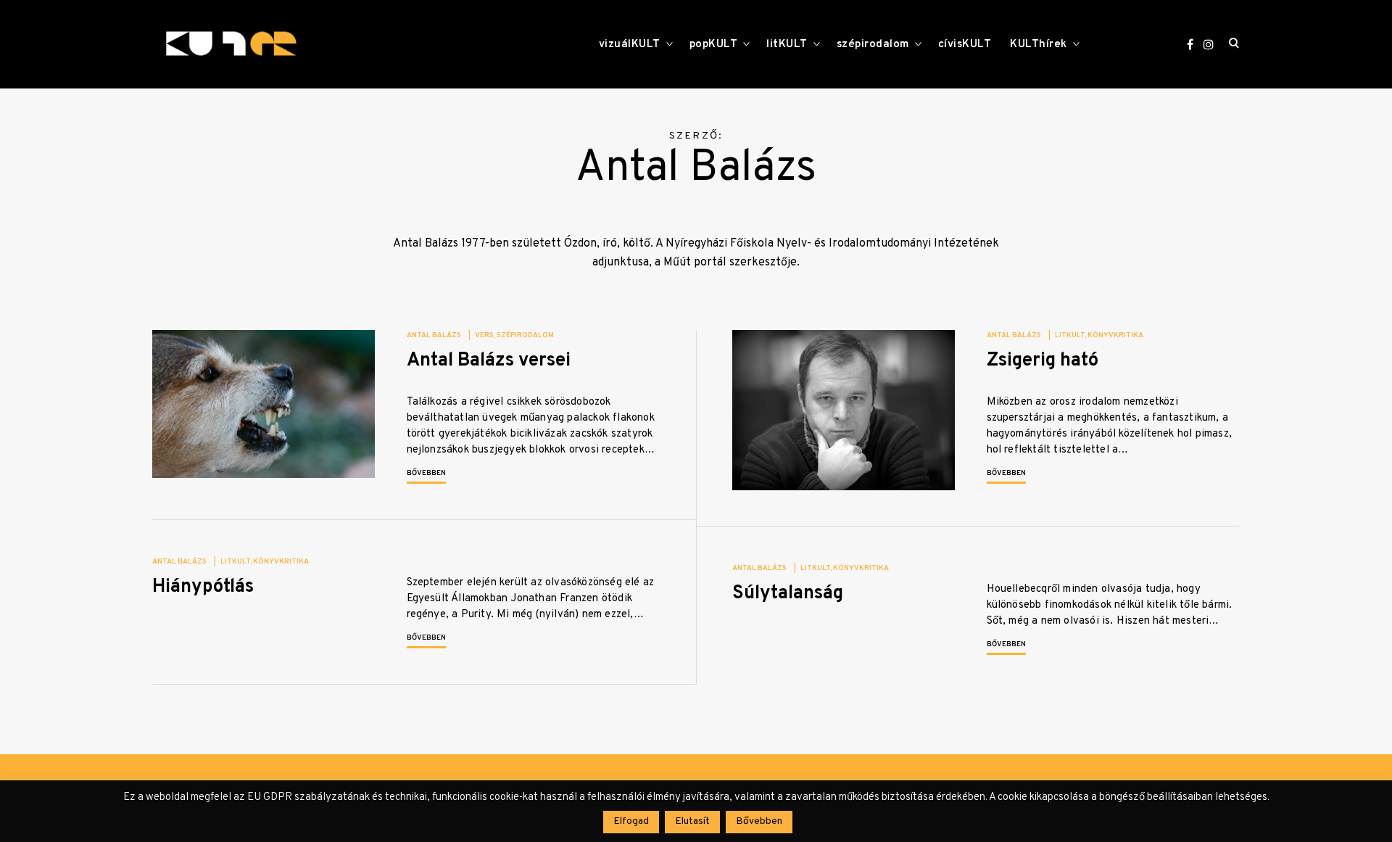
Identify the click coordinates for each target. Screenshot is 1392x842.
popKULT (713, 44)
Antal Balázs (434, 335)
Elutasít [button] (692, 821)
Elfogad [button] (631, 821)
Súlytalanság (787, 594)
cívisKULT (965, 44)
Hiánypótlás (203, 587)
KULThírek (1038, 44)
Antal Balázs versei (489, 361)
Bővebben (426, 473)
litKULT (787, 44)
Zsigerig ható (1042, 361)
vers (484, 335)
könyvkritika (1115, 335)
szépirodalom (873, 44)
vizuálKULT (629, 44)
